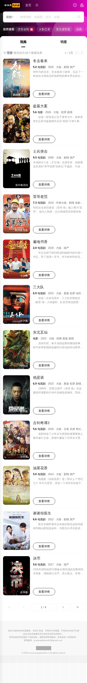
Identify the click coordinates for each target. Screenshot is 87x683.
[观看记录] (75, 5)
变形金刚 (25, 29)
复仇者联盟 (63, 29)
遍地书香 (40, 242)
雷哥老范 (40, 197)
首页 (28, 5)
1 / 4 (43, 607)
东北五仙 (40, 332)
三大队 (38, 287)
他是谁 (38, 377)
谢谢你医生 (42, 513)
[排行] (82, 5)
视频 (23, 42)
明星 (63, 42)
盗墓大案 (40, 106)
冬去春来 (40, 61)
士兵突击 (40, 151)
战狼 (79, 29)
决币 (36, 558)
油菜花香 (40, 468)
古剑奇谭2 (41, 423)
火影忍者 (44, 29)
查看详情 (44, 94)
